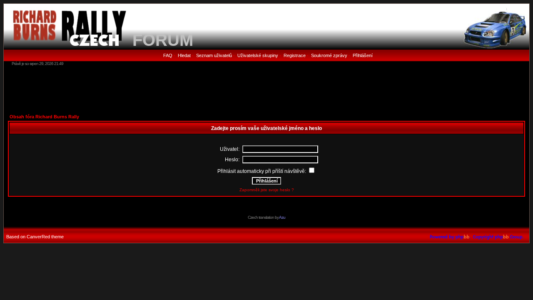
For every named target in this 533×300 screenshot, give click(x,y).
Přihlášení (363, 55)
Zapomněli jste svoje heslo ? (266, 190)
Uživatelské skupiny (257, 55)
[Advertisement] (266, 89)
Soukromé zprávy (329, 55)
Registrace (295, 55)
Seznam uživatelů (214, 55)
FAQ (167, 55)
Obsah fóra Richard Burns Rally (44, 116)
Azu (282, 217)
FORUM (162, 40)
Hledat (184, 55)
